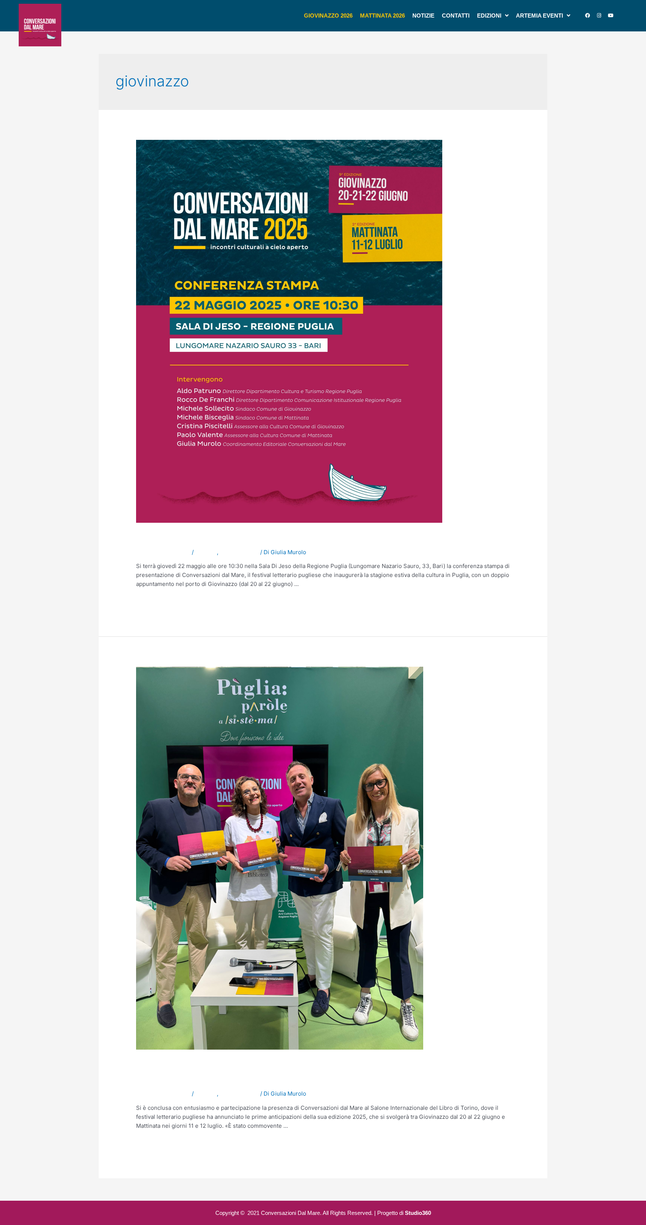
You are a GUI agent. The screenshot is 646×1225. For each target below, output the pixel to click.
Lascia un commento (163, 552)
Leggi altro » (152, 601)
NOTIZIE (206, 552)
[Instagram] (599, 16)
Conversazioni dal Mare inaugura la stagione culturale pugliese (300, 538)
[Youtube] (610, 16)
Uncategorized (239, 552)
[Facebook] (587, 16)
